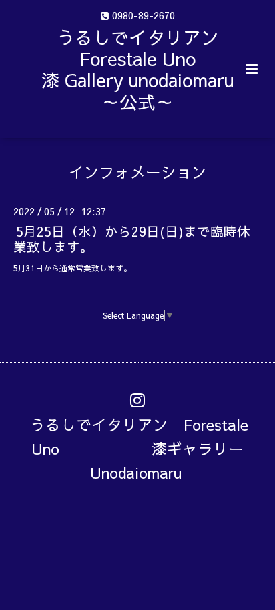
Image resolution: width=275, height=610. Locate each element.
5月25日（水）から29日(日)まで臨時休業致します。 (131, 238)
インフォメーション (138, 171)
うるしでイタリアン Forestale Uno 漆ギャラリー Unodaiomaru (144, 448)
